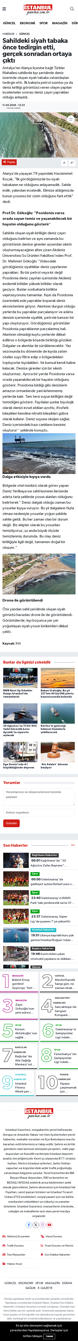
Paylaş (11, 162)
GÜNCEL (9, 23)
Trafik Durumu (15, 1245)
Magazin (17, 976)
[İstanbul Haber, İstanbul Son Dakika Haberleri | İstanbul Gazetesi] (38, 9)
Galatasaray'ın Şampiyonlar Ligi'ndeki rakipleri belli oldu (65, 1033)
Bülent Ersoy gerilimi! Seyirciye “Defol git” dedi (23, 984)
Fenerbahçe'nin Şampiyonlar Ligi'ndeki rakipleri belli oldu (65, 1058)
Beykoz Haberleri (43, 948)
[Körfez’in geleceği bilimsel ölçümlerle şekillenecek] (58, 713)
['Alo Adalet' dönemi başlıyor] (58, 752)
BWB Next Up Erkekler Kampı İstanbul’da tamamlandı (17, 693)
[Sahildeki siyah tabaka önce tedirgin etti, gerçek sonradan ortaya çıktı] (39, 135)
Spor (35, 874)
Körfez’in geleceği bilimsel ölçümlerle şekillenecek (53, 729)
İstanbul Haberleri (43, 930)
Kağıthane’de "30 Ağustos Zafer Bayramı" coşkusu (48, 863)
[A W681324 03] (39, 574)
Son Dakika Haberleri (57, 1254)
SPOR (43, 23)
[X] (36, 1225)
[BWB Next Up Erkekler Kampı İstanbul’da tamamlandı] (20, 678)
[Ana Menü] (4, 9)
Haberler (8, 34)
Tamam (49, 1336)
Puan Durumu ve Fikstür (59, 1245)
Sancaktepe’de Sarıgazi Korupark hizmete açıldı (65, 1011)
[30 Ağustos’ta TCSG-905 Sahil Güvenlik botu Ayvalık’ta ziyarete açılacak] (20, 713)
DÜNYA (67, 1283)
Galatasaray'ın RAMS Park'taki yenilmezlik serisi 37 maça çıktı (50, 900)
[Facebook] (29, 1225)
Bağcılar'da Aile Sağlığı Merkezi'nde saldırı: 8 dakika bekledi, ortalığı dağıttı (24, 1061)
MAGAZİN (59, 23)
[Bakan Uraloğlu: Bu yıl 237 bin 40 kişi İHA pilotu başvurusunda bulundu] (58, 678)
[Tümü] (73, 845)
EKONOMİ (27, 23)
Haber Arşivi (14, 1263)
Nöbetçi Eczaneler (18, 1236)
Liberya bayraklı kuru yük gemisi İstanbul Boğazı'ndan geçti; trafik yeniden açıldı (52, 938)
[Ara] (72, 9)
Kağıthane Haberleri (44, 855)
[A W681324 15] (39, 453)
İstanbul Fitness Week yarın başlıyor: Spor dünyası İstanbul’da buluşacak (23, 1088)
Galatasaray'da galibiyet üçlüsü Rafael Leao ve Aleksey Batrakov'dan (51, 882)
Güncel (24, 34)
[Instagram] (42, 1225)
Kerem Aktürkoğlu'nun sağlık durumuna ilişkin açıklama (26, 1033)
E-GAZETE (45, 1288)
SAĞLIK (30, 1288)
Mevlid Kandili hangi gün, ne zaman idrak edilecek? (65, 984)
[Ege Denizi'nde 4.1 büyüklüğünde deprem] (20, 752)
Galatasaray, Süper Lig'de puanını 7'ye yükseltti (50, 919)
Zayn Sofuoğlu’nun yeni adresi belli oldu (24, 1009)
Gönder (11, 823)
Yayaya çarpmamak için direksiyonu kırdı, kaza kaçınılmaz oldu (68, 1088)
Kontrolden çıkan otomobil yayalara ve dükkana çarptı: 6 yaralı (51, 956)
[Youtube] (49, 1225)
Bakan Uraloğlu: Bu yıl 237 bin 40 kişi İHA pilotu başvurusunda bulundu (57, 693)
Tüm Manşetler (16, 1254)
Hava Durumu (54, 1236)
